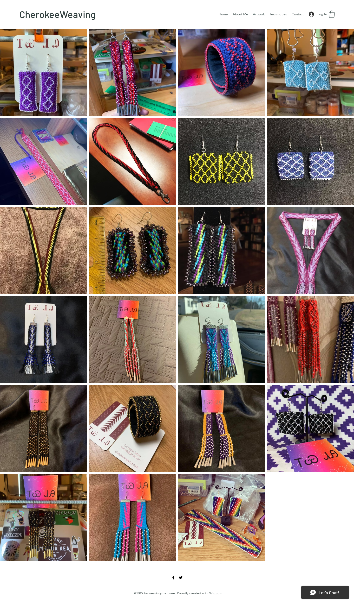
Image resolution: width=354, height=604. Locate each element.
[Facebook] (173, 577)
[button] (332, 14)
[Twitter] (180, 577)
